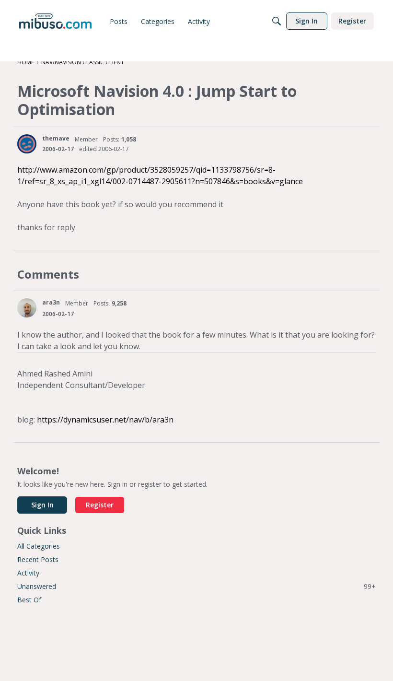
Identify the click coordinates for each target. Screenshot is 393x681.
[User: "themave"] (26, 143)
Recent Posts (37, 559)
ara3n (51, 302)
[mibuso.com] (55, 21)
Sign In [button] (42, 504)
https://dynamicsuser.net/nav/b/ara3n (105, 419)
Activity (28, 572)
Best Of (29, 599)
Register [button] (100, 504)
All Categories (38, 546)
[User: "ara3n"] (26, 307)
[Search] (276, 21)
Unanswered (196, 586)
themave (55, 138)
